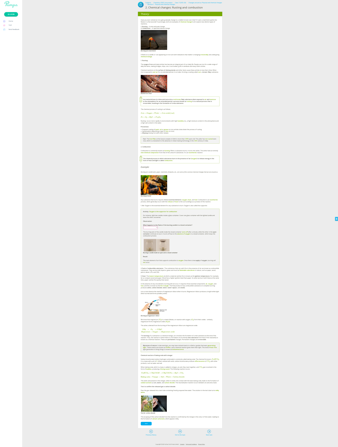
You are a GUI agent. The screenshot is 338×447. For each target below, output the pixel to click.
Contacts (182, 444)
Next (146, 423)
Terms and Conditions (191, 444)
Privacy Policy (201, 444)
